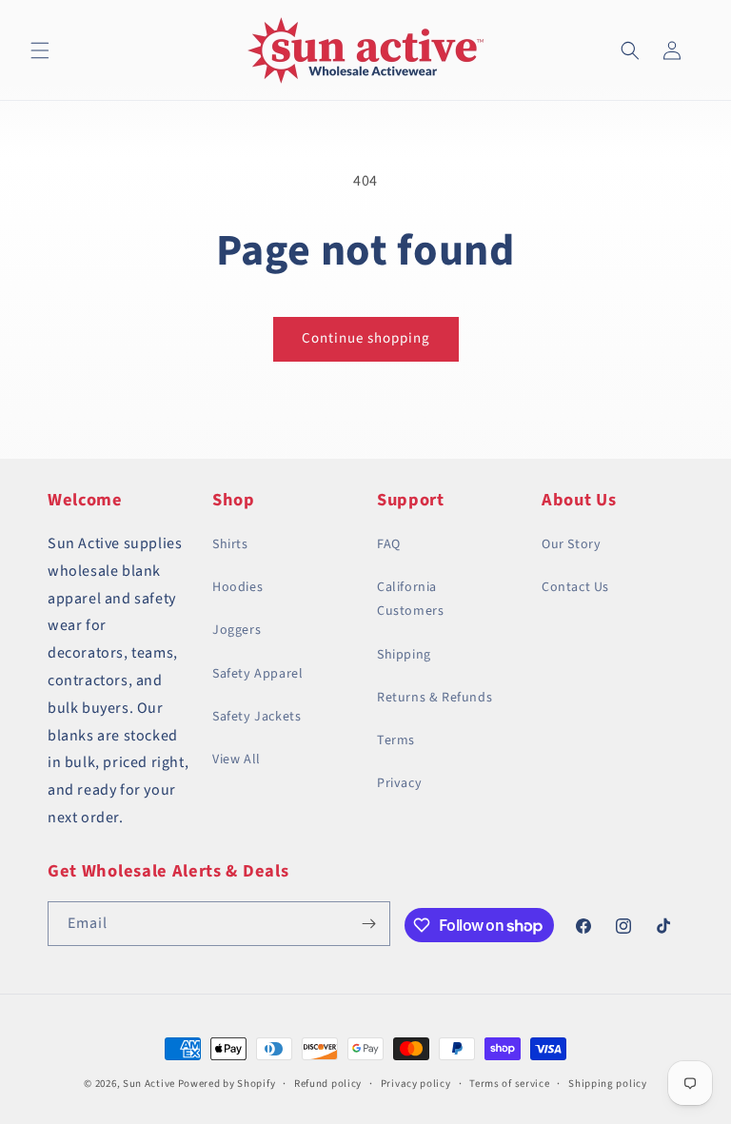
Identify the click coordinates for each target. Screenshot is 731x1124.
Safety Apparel (257, 673)
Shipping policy (607, 1083)
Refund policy (328, 1083)
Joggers (236, 630)
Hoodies (237, 587)
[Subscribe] (368, 923)
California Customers (410, 599)
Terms (396, 740)
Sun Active (149, 1083)
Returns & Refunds (434, 697)
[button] (40, 50)
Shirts (230, 544)
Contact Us (575, 587)
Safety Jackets (256, 716)
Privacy (399, 783)
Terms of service (509, 1083)
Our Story (571, 544)
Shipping (404, 654)
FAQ (389, 544)
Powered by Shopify (227, 1083)
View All (236, 759)
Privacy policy (416, 1083)
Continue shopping (366, 338)
